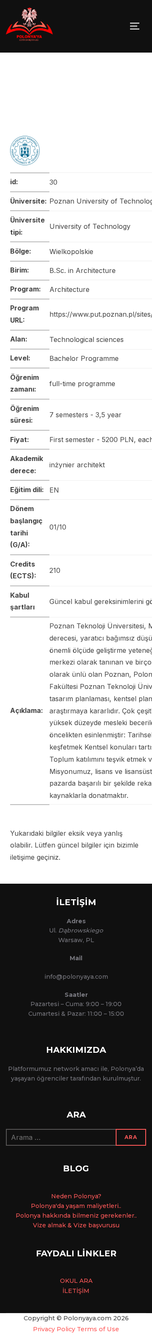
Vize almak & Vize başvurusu (76, 1225)
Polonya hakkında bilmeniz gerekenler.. (76, 1215)
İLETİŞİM (76, 1291)
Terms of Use (98, 1329)
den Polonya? (80, 1196)
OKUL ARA (76, 1281)
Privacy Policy (54, 1329)
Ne (55, 1196)
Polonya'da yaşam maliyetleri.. (76, 1206)
